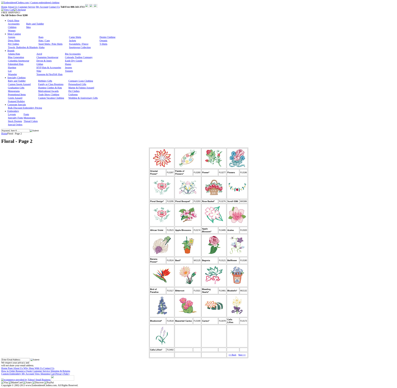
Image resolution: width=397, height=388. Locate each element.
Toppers (69, 71)
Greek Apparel (15, 98)
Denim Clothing (107, 37)
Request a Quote (24, 371)
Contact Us (54, 7)
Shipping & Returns (60, 371)
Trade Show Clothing (48, 94)
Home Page (7, 368)
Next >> (242, 355)
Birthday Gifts (45, 81)
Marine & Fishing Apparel (81, 87)
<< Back (232, 355)
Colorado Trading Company (79, 57)
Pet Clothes (13, 44)
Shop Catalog (14, 34)
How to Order (8, 371)
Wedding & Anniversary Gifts (83, 98)
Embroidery (13, 111)
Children (12, 27)
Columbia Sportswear (18, 60)
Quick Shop (13, 20)
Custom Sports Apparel (19, 84)
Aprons (11, 37)
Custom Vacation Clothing (51, 98)
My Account (42, 7)
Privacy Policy (62, 373)
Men (28, 27)
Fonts (26, 114)
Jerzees (68, 67)
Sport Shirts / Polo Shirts (50, 44)
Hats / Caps (44, 40)
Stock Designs (15, 121)
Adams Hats (14, 54)
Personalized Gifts (77, 84)
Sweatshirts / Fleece (78, 44)
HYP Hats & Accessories (48, 67)
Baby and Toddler (35, 23)
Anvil (39, 54)
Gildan (39, 64)
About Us (12, 7)
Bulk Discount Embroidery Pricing (25, 108)
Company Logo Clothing (80, 81)
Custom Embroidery (11, 373)
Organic (103, 40)
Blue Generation (16, 57)
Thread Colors (31, 121)
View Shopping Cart (45, 373)
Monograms (14, 91)
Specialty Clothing (16, 77)
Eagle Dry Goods (73, 60)
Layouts (12, 114)
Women (12, 30)
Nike (38, 71)
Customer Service (26, 7)
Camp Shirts (75, 37)
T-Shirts (103, 44)
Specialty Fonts (15, 117)
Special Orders (15, 124)
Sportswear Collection (80, 47)
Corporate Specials (16, 104)
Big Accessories (73, 54)
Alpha (41, 47)
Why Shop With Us (33, 368)
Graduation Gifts (16, 87)
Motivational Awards (48, 91)
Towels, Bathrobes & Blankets (23, 47)
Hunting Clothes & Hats (50, 87)
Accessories (14, 23)
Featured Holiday (16, 101)
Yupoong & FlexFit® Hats (49, 74)
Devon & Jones (44, 60)
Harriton (12, 67)
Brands (10, 50)
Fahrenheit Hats (15, 64)
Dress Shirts (14, 40)
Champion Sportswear (47, 57)
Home (4, 7)
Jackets (72, 40)
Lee (10, 71)
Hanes (68, 64)
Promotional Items (17, 94)
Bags (40, 37)
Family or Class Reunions (50, 84)
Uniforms (73, 94)
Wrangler (12, 74)
